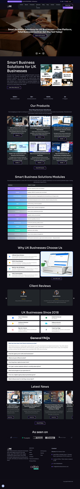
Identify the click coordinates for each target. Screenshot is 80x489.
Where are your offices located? (17, 358)
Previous (6, 298)
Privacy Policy (32, 461)
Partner (42, 453)
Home (21, 4)
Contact (58, 4)
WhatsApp (34, 1)
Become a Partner (38, 6)
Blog (43, 4)
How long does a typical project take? (18, 362)
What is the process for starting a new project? (21, 379)
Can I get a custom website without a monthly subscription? (24, 366)
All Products (43, 451)
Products (32, 4)
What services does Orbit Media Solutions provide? (22, 343)
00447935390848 (27, 1)
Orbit (72, 481)
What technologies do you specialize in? (19, 370)
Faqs (48, 4)
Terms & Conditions (34, 458)
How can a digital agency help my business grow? (21, 374)
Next (73, 298)
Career (52, 4)
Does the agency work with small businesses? (20, 353)
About (26, 4)
